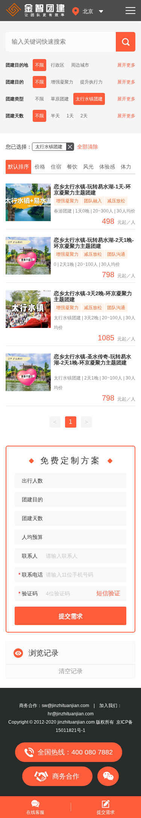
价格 (40, 167)
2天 (84, 115)
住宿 (56, 167)
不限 (39, 65)
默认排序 (18, 167)
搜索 (125, 45)
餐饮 (72, 167)
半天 (55, 115)
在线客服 (35, 812)
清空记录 (71, 671)
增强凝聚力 (62, 82)
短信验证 (108, 593)
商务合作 (65, 776)
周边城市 (80, 65)
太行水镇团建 (89, 99)
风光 (88, 167)
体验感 (107, 167)
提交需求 (71, 616)
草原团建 (60, 99)
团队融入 (93, 200)
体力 (126, 167)
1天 (70, 115)
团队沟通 (116, 254)
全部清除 (87, 147)
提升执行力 (91, 82)
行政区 (57, 65)
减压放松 (116, 200)
